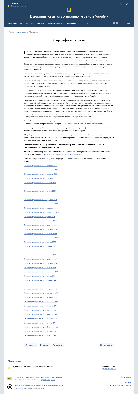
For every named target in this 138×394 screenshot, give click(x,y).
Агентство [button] (12, 23)
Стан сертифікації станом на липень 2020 (40, 221)
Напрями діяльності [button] (56, 23)
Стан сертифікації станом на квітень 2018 (40, 323)
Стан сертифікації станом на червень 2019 (40, 259)
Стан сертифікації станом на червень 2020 (41, 225)
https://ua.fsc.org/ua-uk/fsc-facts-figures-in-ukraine (62, 154)
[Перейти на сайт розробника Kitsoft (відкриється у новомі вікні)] (113, 385)
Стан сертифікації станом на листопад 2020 (41, 204)
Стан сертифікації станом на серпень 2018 (40, 306)
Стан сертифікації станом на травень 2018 (40, 319)
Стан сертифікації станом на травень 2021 (40, 178)
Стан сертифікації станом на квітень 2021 (40, 183)
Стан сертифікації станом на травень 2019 (40, 263)
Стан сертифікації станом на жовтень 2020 (40, 208)
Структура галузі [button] (38, 23)
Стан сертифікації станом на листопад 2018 (41, 293)
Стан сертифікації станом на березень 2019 (41, 272)
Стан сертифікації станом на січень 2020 (40, 246)
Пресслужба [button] (72, 23)
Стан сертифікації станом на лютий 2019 (40, 276)
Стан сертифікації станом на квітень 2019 (40, 268)
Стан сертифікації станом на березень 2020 (41, 238)
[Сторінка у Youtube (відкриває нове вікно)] (117, 23)
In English (126, 4)
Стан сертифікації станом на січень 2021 (40, 191)
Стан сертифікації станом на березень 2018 (41, 327)
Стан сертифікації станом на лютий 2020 (40, 242)
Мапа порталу (14, 361)
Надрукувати (107, 345)
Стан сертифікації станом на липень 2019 (40, 255)
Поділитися (32, 345)
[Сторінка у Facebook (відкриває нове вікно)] (114, 23)
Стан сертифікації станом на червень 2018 (40, 315)
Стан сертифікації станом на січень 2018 (40, 336)
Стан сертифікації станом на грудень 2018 (40, 289)
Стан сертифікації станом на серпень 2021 (40, 174)
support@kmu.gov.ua (48, 380)
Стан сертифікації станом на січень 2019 (40, 280)
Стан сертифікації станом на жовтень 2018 (40, 297)
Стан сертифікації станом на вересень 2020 (41, 212)
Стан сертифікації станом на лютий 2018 (40, 332)
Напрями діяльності (22, 32)
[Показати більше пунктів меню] (87, 23)
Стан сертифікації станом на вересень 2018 (41, 302)
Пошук (127, 23)
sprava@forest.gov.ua (109, 369)
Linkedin (46, 345)
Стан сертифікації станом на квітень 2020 (40, 234)
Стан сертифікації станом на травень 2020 (40, 229)
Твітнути (59, 345)
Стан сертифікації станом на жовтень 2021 (40, 166)
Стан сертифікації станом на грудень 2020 (40, 200)
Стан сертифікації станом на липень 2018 (40, 310)
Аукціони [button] (24, 23)
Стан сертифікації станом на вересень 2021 (41, 170)
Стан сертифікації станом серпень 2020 (39, 217)
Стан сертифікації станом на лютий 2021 (40, 187)
